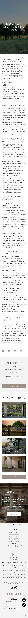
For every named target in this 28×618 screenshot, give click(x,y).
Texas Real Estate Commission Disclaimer (14, 577)
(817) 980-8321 (17, 564)
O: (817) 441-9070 (14, 534)
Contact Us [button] (14, 514)
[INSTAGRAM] (12, 594)
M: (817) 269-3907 (14, 539)
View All (14, 476)
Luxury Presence (18, 601)
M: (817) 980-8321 (14, 532)
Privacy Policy (20, 609)
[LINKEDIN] (15, 594)
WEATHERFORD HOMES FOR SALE (14, 369)
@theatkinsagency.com (15, 531)
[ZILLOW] (19, 594)
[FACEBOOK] (8, 594)
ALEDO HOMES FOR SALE (14, 372)
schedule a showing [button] (14, 386)
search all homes (14, 381)
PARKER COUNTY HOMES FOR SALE (14, 376)
